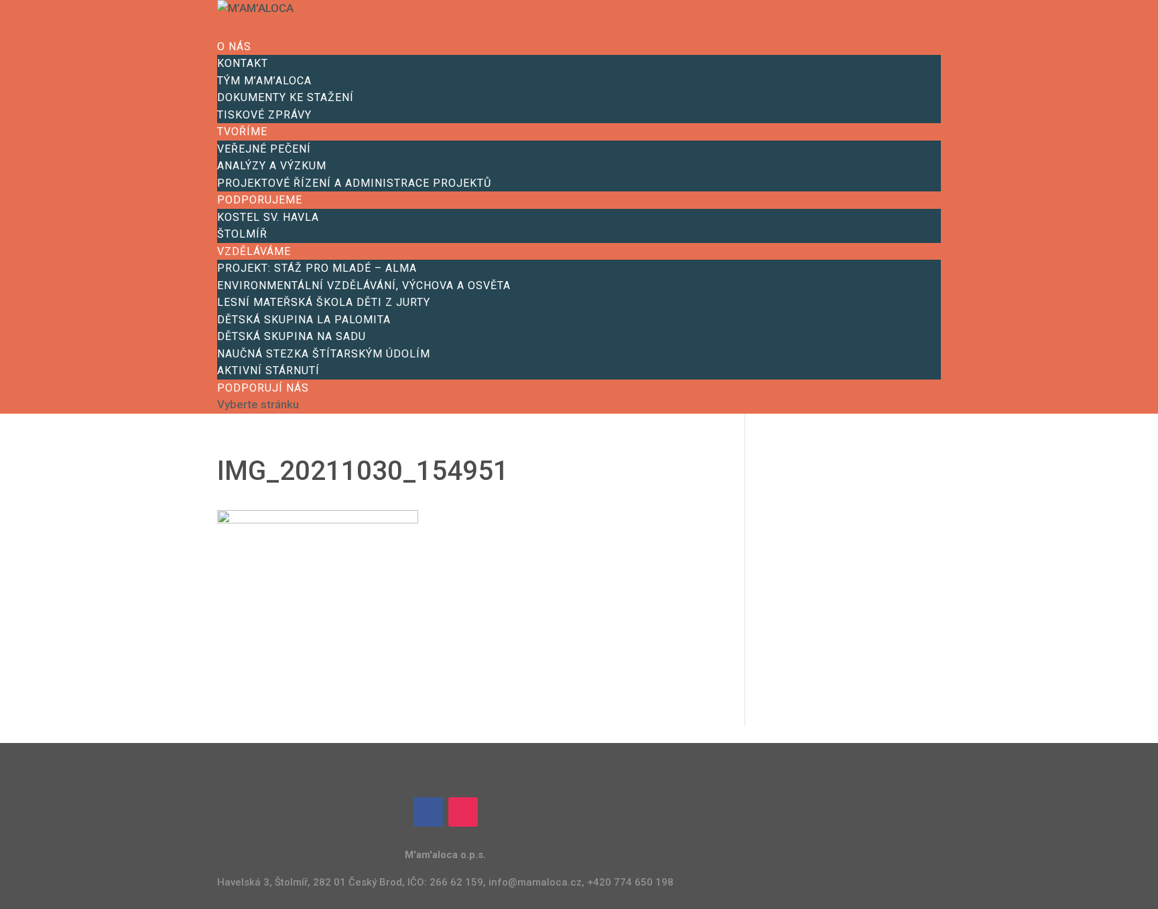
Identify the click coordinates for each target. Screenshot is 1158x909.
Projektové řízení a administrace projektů (354, 183)
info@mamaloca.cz (535, 882)
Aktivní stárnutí (268, 370)
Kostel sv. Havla (268, 217)
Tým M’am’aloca (264, 80)
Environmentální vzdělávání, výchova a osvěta (364, 285)
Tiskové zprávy (264, 114)
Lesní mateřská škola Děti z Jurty (323, 302)
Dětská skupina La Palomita (304, 319)
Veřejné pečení (264, 149)
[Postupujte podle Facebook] (428, 812)
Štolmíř (242, 234)
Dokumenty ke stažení (285, 97)
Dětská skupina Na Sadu (291, 336)
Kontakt (242, 63)
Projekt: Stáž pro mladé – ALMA (317, 268)
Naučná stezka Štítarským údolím (323, 353)
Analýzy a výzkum (271, 165)
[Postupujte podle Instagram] (463, 812)
